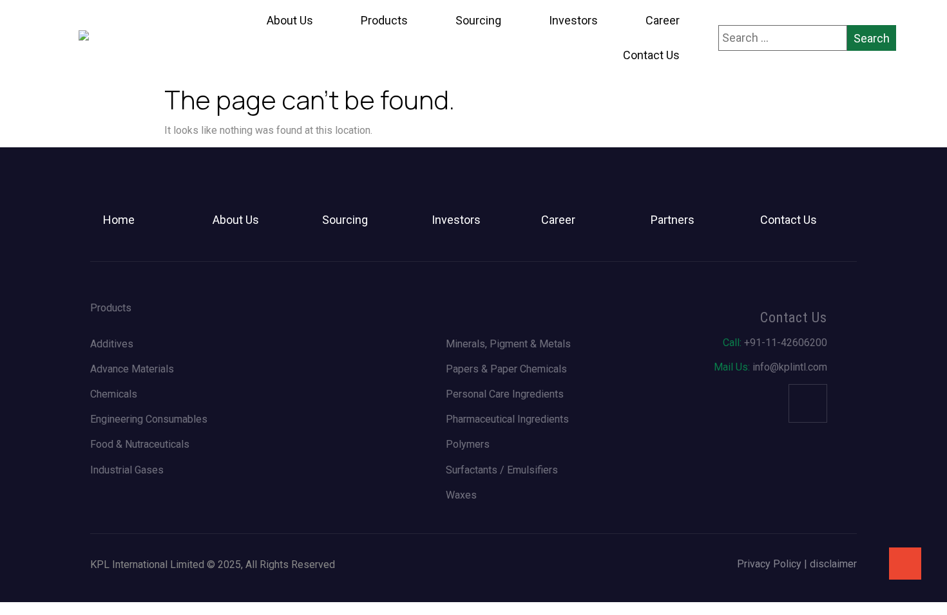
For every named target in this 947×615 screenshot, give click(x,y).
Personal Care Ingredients (505, 394)
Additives (111, 344)
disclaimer (833, 564)
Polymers (468, 444)
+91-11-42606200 (775, 342)
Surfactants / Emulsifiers (502, 470)
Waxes (461, 495)
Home (119, 219)
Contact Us (651, 55)
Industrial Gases (127, 470)
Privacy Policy (769, 564)
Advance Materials (132, 369)
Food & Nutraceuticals (139, 444)
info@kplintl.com (770, 367)
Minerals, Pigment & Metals (508, 344)
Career (663, 20)
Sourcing (478, 20)
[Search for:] (782, 38)
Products (384, 20)
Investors (573, 20)
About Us (290, 20)
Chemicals (113, 394)
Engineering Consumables (148, 419)
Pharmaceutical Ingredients (507, 419)
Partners (672, 219)
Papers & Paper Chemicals (506, 369)
